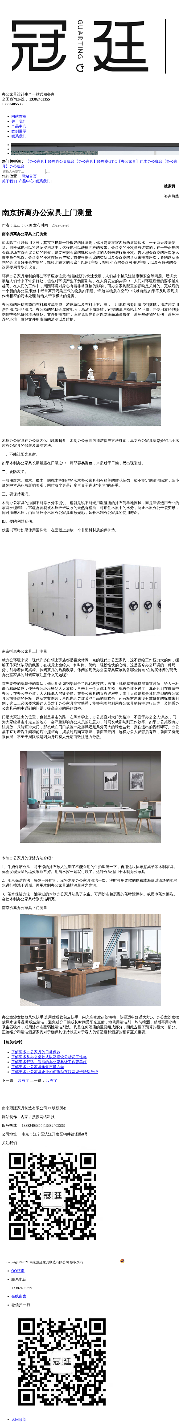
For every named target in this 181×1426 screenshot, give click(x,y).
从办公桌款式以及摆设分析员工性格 (49, 1057)
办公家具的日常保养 (35, 1052)
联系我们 (42, 181)
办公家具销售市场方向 (37, 1067)
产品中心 (26, 181)
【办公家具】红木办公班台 (139, 161)
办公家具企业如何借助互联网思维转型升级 (54, 1072)
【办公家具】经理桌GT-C (95, 161)
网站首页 (29, 176)
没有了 (23, 1081)
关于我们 (9, 181)
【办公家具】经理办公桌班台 (49, 161)
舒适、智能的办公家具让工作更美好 (49, 1062)
